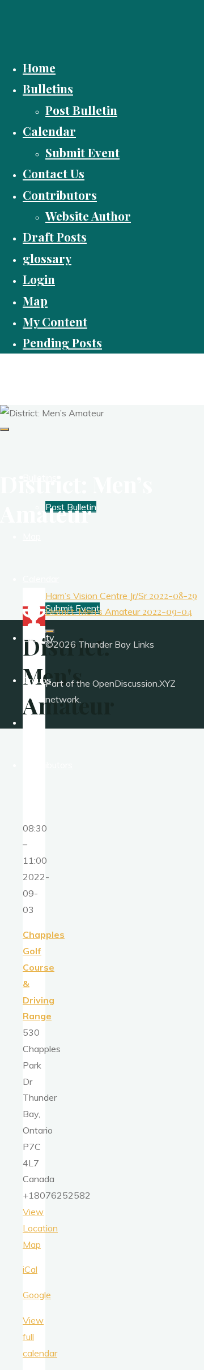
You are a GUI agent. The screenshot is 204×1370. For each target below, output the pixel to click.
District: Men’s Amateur (118, 611)
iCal (30, 1269)
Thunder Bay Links (53, 373)
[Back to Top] (49, 631)
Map (32, 1244)
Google (37, 1294)
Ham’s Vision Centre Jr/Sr (121, 595)
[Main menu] (4, 429)
